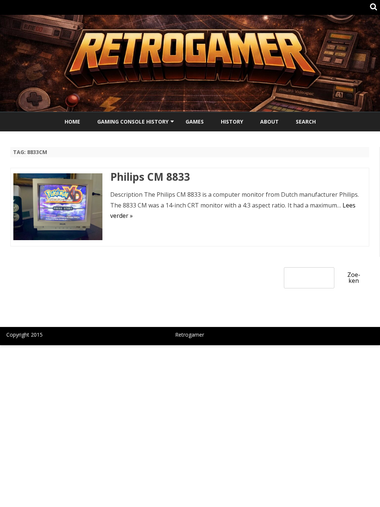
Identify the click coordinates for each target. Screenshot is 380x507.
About (269, 121)
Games (195, 121)
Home (72, 121)
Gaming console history (132, 121)
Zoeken (353, 278)
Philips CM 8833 (150, 177)
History (232, 121)
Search (306, 121)
